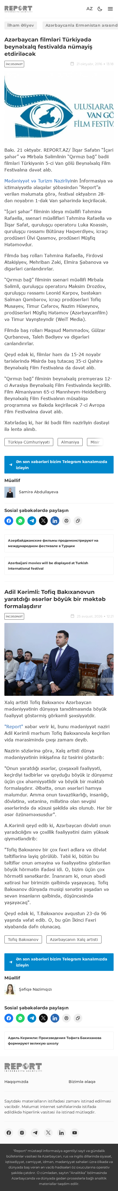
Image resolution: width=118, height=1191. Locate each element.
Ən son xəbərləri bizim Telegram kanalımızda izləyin (61, 464)
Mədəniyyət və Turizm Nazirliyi (37, 180)
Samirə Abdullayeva (38, 491)
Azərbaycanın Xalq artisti (74, 939)
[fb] (8, 520)
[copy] (78, 520)
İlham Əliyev (20, 25)
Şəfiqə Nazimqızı (35, 989)
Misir (95, 442)
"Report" (13, 726)
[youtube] (74, 1132)
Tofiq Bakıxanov (23, 939)
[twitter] (43, 520)
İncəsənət (14, 64)
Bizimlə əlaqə (82, 1081)
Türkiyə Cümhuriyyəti (29, 442)
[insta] (22, 1132)
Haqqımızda (16, 1081)
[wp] (20, 520)
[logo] (18, 8)
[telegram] (31, 520)
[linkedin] (54, 520)
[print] (66, 520)
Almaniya (70, 442)
